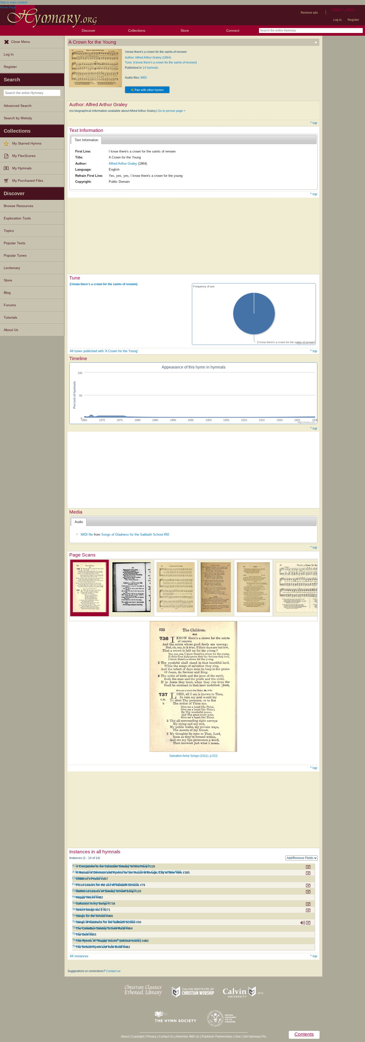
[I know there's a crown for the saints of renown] (103, 284)
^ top (313, 123)
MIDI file (87, 534)
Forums (10, 305)
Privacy (151, 1036)
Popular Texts (14, 243)
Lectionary (12, 268)
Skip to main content (13, 2)
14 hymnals (150, 67)
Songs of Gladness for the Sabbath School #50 (135, 534)
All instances (79, 956)
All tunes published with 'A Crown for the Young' (104, 351)
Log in (337, 20)
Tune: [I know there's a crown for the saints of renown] (161, 62)
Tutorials (10, 317)
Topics (9, 231)
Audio (79, 522)
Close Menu (20, 42)
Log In (9, 54)
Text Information (86, 140)
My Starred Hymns (26, 143)
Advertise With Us (187, 1036)
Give (238, 1036)
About (125, 1036)
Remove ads (309, 12)
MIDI (144, 77)
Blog (7, 293)
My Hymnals (22, 168)
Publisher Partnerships (217, 1036)
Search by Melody (18, 118)
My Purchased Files (27, 181)
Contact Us (166, 1036)
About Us (11, 330)
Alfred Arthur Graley (123, 163)
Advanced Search (18, 106)
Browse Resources (18, 206)
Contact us (113, 971)
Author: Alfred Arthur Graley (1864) (148, 57)
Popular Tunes (15, 255)
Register (353, 20)
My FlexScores (24, 156)
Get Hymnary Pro (254, 1036)
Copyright (137, 1036)
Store (185, 30)
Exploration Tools (17, 218)
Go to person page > (171, 111)
